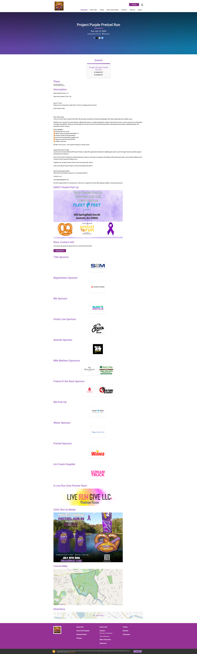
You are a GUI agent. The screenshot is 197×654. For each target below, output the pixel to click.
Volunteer (126, 634)
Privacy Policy (72, 652)
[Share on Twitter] (97, 38)
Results (132, 10)
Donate (134, 4)
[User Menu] (142, 4)
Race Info (84, 10)
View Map (100, 615)
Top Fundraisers (104, 636)
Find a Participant (113, 10)
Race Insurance (105, 639)
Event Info (93, 10)
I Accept (137, 651)
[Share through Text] (102, 38)
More (139, 10)
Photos (79, 638)
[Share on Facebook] (94, 38)
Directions (107, 34)
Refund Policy (82, 634)
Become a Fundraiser (106, 633)
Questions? (60, 251)
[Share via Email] (99, 38)
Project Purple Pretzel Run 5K (98, 68)
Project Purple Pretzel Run (98, 25)
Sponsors (103, 643)
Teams (102, 10)
